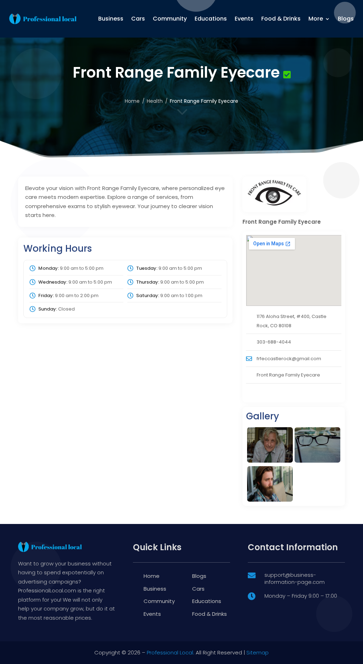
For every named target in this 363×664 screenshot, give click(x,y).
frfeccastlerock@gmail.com (289, 358)
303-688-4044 (274, 342)
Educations (211, 19)
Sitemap (257, 652)
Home (132, 101)
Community (170, 19)
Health (155, 101)
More (315, 19)
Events (244, 19)
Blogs (346, 19)
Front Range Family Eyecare (288, 375)
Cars (138, 19)
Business (110, 19)
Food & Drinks (281, 19)
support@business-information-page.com (294, 578)
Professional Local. (170, 652)
